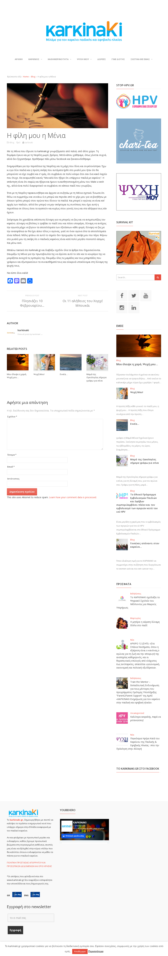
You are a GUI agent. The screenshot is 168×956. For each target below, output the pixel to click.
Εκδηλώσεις (135, 593)
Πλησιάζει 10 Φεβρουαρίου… (32, 303)
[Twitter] (133, 295)
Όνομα (11, 454)
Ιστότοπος (13, 478)
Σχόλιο (12, 416)
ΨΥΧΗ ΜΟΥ (83, 59)
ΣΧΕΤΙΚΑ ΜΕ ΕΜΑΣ (140, 59)
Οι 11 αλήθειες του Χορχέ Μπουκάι (83, 303)
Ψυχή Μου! (38, 374)
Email (11, 466)
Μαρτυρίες (135, 618)
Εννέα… (64, 374)
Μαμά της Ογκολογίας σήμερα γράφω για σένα (96, 377)
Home (26, 76)
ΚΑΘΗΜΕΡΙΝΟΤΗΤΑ (58, 59)
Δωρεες (101, 59)
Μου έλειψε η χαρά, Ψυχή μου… (17, 376)
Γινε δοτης (118, 59)
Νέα (132, 639)
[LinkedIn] (133, 307)
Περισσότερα (95, 951)
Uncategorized (137, 713)
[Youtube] (145, 295)
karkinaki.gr (16, 819)
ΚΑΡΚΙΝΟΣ (33, 59)
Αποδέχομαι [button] (80, 951)
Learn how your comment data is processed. (73, 497)
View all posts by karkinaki (30, 334)
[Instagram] (121, 307)
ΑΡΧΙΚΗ (19, 59)
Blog (33, 76)
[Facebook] (121, 295)
